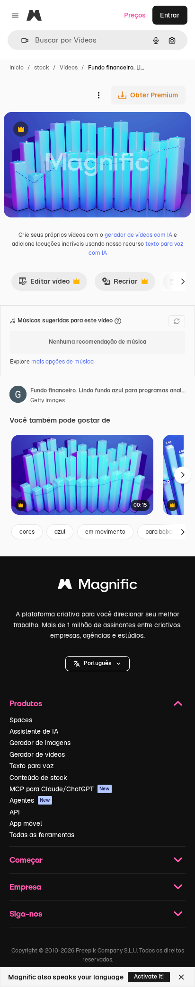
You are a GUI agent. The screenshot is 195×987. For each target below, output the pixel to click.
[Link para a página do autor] (18, 396)
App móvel (25, 823)
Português (97, 663)
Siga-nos (25, 913)
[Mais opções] (98, 95)
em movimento (105, 532)
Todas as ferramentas (41, 835)
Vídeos (69, 67)
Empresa (25, 887)
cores (27, 532)
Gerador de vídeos (37, 754)
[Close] (181, 977)
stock (41, 67)
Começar (26, 860)
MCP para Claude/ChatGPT (59, 789)
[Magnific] (97, 586)
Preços (135, 15)
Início (16, 67)
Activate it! (149, 976)
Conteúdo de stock (38, 777)
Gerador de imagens (40, 742)
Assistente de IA (33, 731)
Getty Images (47, 400)
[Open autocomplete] (21, 40)
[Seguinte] (182, 281)
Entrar (170, 15)
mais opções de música (62, 361)
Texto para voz (31, 766)
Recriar (120, 283)
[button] (97, 663)
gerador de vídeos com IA (138, 235)
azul (59, 532)
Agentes (29, 800)
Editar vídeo (44, 283)
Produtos (25, 703)
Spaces (20, 720)
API (14, 812)
